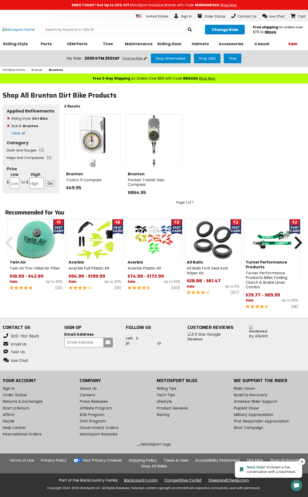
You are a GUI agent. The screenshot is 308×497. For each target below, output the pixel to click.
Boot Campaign (248, 427)
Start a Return (16, 408)
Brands (37, 70)
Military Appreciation (253, 414)
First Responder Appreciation (261, 421)
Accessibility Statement (217, 460)
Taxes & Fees (176, 460)
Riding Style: (30, 118)
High (30, 178)
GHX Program (93, 421)
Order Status (15, 395)
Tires (233, 58)
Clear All (18, 133)
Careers (87, 395)
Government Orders (99, 427)
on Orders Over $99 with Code (154, 78)
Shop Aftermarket (171, 58)
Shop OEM (207, 58)
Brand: (25, 126)
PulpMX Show (246, 408)
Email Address (79, 334)
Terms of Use (21, 460)
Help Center (14, 427)
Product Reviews (172, 408)
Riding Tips (166, 388)
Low (13, 178)
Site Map (255, 460)
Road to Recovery (250, 395)
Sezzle (8, 421)
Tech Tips (166, 395)
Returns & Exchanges (23, 401)
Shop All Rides (154, 466)
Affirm (8, 414)
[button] (273, 16)
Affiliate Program (96, 408)
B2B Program (92, 414)
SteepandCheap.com (228, 480)
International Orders (22, 434)
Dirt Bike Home (14, 70)
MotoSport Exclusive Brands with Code (154, 5)
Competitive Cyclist (183, 480)
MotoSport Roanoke (99, 434)
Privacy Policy (54, 460)
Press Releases (94, 401)
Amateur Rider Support (255, 401)
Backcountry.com (141, 480)
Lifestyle (164, 401)
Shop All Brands (284, 460)
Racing (163, 414)
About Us (88, 388)
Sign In (9, 388)
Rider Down (244, 388)
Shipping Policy (143, 460)
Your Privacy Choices (102, 460)
